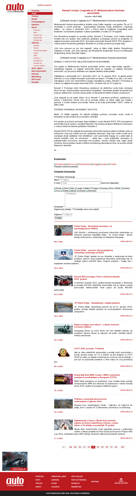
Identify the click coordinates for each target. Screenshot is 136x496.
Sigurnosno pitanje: (63, 209)
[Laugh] (78, 188)
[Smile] (57, 188)
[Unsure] (81, 191)
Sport (34, 27)
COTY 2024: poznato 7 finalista (89, 348)
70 (80, 447)
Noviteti (36, 45)
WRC (35, 33)
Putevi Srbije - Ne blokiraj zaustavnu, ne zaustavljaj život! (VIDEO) (93, 227)
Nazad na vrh (121, 483)
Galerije (35, 43)
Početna (35, 10)
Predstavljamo (38, 22)
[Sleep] (65, 191)
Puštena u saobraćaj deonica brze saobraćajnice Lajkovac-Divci (90, 400)
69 (75, 447)
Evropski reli (38, 61)
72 (89, 447)
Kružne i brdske (39, 66)
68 (71, 447)
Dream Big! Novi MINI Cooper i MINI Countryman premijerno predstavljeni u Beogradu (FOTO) (97, 376)
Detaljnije (125, 241)
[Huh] (71, 188)
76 (107, 447)
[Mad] (86, 188)
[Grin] (110, 188)
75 (102, 447)
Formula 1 (37, 30)
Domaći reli (38, 35)
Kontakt (35, 82)
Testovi (35, 16)
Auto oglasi (37, 68)
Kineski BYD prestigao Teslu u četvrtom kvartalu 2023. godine (97, 277)
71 (84, 447)
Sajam (36, 53)
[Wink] (117, 188)
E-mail (57, 183)
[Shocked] (91, 191)
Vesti (34, 13)
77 (111, 447)
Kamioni (35, 24)
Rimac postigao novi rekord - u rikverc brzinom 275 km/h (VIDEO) (96, 325)
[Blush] (72, 191)
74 (98, 447)
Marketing (36, 76)
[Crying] (103, 188)
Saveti (34, 19)
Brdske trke (38, 40)
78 (116, 447)
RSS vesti (36, 79)
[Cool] (57, 191)
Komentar (59, 206)
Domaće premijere (40, 51)
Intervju (35, 74)
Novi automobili (39, 71)
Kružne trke (38, 38)
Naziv (57, 180)
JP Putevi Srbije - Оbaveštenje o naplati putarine (97, 303)
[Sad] (65, 188)
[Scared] (125, 188)
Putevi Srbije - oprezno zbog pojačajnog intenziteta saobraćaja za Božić (93, 251)
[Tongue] (94, 188)
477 (122, 447)
